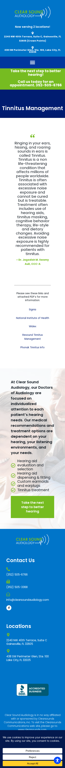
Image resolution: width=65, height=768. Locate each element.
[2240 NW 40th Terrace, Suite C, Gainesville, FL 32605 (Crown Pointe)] (32, 33)
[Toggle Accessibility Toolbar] (57, 760)
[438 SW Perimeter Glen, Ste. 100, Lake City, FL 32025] (32, 47)
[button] (33, 62)
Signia (32, 309)
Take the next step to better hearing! (35, 73)
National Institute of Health (32, 318)
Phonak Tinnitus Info (32, 347)
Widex (32, 326)
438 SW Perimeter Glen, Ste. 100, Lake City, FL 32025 (32, 51)
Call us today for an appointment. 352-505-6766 (36, 83)
